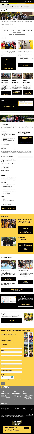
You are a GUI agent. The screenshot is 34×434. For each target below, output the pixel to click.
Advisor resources (27, 399)
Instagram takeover (4, 344)
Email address (3, 365)
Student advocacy (13, 30)
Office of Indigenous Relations (9, 417)
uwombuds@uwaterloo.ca (4, 173)
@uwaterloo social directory (29, 415)
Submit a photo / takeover (20, 34)
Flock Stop (26, 275)
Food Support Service (5, 141)
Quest (17, 395)
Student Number (3, 354)
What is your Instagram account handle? (6, 370)
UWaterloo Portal (19, 396)
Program (2, 362)
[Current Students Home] (0, 6)
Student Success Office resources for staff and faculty (29, 398)
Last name (2, 350)
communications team (4, 396)
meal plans (27, 273)
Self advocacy (19, 30)
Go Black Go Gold (26, 30)
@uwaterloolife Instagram (16, 330)
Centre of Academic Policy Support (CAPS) (8, 140)
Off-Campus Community (6, 144)
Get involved (6, 30)
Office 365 (18, 399)
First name (2, 346)
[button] (26, 1)
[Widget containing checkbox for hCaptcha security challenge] (7, 377)
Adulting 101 (11, 34)
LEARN (18, 397)
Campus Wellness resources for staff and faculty (29, 396)
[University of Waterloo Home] (4, 1)
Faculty (2, 358)
